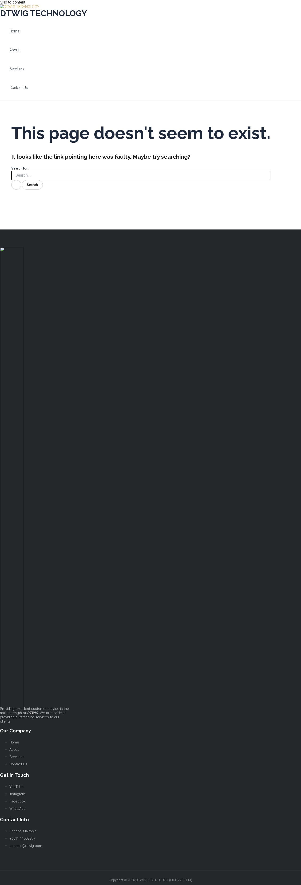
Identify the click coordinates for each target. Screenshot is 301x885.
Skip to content (12, 2)
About (14, 50)
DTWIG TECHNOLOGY (43, 13)
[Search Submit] (16, 185)
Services (16, 69)
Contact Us (18, 87)
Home (14, 31)
